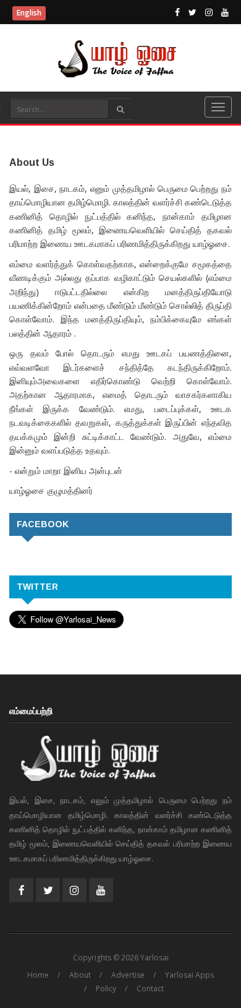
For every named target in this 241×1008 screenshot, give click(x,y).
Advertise (128, 975)
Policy (106, 988)
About (80, 975)
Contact (150, 988)
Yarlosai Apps (189, 975)
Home (38, 975)
